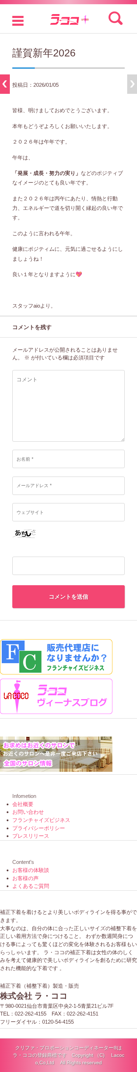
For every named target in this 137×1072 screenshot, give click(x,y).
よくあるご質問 (30, 886)
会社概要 (22, 804)
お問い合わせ (28, 812)
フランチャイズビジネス (41, 820)
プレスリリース (30, 836)
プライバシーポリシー (38, 828)
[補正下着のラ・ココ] (68, 18)
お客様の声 (25, 878)
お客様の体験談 (30, 870)
